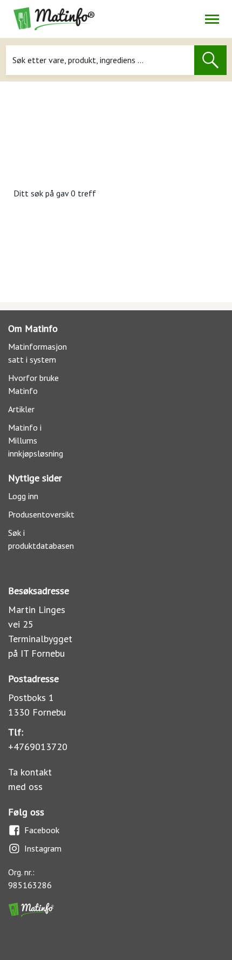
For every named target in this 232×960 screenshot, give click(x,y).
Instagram (43, 848)
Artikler (21, 409)
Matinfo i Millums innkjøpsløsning (35, 440)
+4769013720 (37, 746)
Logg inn (23, 496)
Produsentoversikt (41, 514)
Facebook (41, 830)
